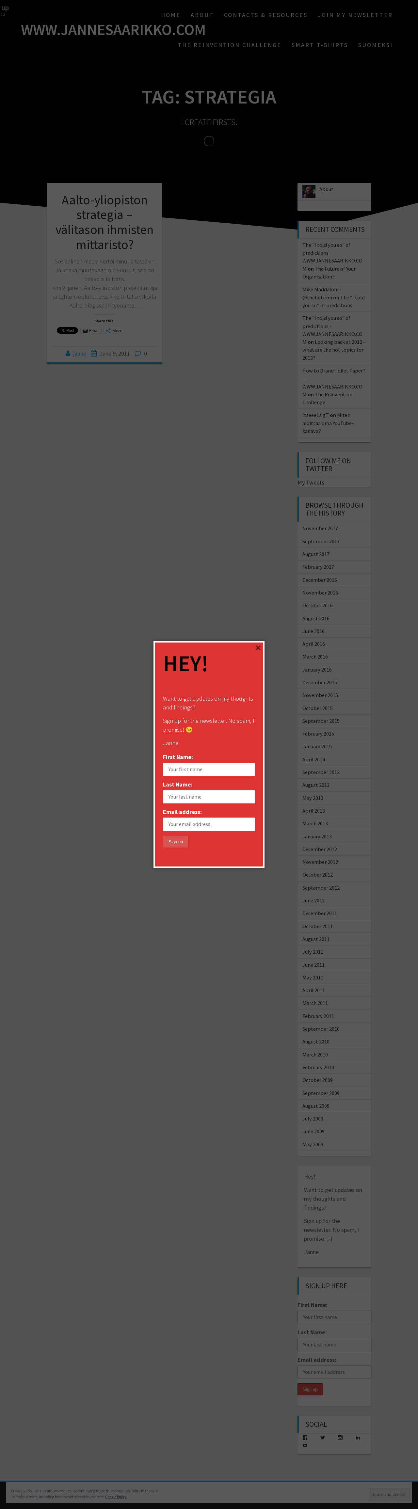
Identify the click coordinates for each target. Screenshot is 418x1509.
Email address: (182, 812)
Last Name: (177, 784)
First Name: (178, 757)
